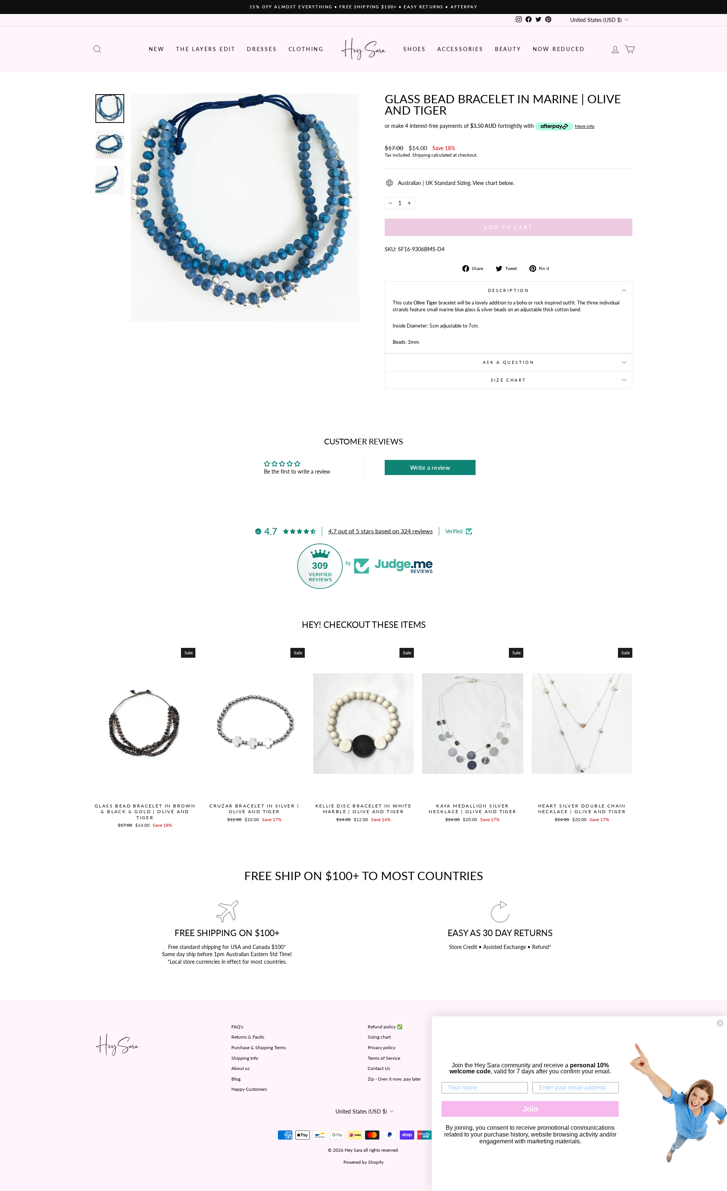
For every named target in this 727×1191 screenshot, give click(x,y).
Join (530, 1109)
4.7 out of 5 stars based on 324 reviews (380, 530)
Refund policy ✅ (385, 1027)
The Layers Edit (206, 49)
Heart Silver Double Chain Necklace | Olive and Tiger (582, 809)
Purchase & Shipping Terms (258, 1047)
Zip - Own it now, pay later (394, 1079)
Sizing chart (379, 1037)
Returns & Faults (247, 1037)
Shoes (414, 49)
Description (508, 290)
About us (240, 1068)
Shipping (421, 155)
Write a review (430, 467)
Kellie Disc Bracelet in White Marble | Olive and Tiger (363, 809)
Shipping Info (244, 1058)
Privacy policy (381, 1047)
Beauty (508, 49)
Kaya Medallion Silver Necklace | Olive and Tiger (472, 809)
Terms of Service (384, 1058)
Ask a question (508, 362)
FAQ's (237, 1027)
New (157, 49)
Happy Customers (249, 1089)
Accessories (460, 49)
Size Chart (509, 379)
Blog (235, 1079)
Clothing (306, 49)
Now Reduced (559, 49)
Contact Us (379, 1068)
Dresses (262, 49)
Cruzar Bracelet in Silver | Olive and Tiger (254, 809)
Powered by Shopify (363, 1162)
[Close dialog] (720, 1023)
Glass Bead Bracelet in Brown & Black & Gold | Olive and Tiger (145, 811)
